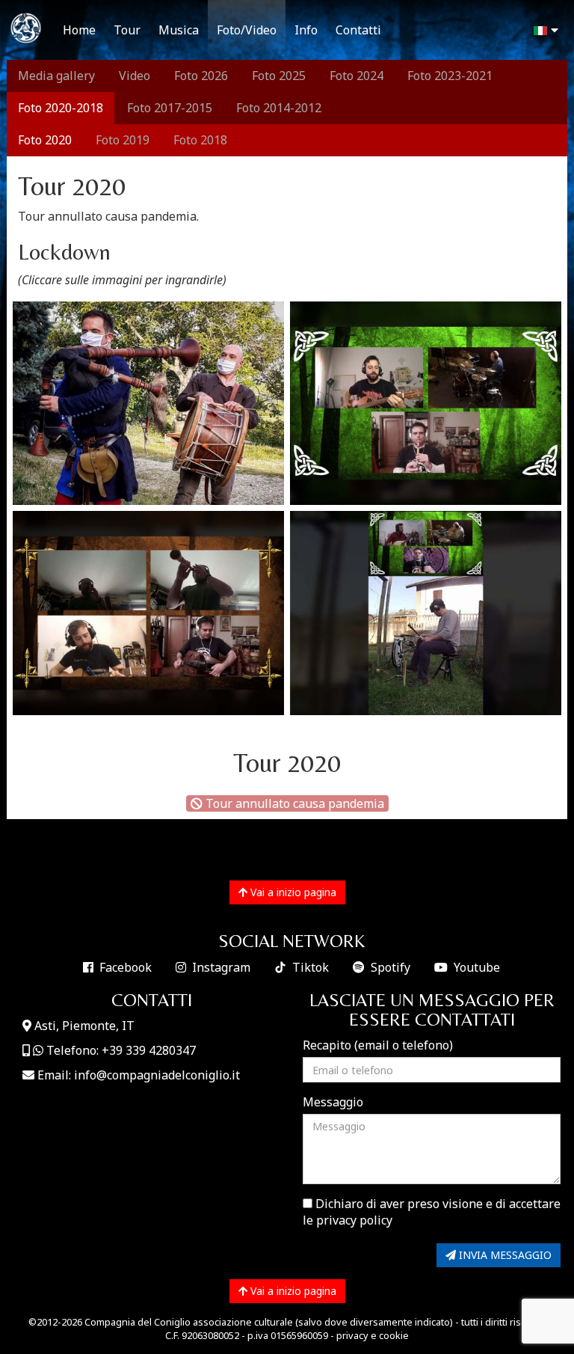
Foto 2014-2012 (278, 107)
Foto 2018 (200, 140)
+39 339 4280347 (149, 1050)
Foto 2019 (122, 140)
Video (134, 75)
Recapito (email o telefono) (378, 1045)
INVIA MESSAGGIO (504, 1255)
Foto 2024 (356, 75)
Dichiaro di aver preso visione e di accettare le (432, 1211)
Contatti (358, 30)
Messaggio (333, 1102)
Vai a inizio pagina (291, 892)
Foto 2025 (279, 75)
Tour (127, 30)
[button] (544, 30)
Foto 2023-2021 (450, 75)
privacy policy (354, 1220)
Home (79, 30)
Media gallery (56, 75)
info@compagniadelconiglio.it (157, 1075)
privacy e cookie (372, 1335)
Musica (178, 30)
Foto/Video (247, 30)
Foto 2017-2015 (169, 107)
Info (306, 30)
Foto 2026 (201, 75)
